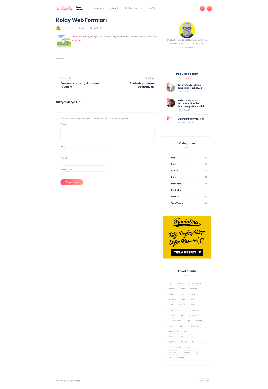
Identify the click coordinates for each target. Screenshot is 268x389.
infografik (173, 310)
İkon (173, 157)
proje (185, 331)
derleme (193, 289)
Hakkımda (114, 8)
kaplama (195, 310)
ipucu (184, 310)
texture (184, 342)
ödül (170, 358)
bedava (172, 289)
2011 (171, 283)
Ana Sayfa (99, 8)
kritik (182, 315)
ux (169, 347)
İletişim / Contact (133, 8)
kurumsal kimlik (175, 321)
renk (170, 336)
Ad (62, 146)
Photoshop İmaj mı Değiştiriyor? (142, 84)
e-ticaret (172, 294)
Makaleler (176, 183)
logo (188, 321)
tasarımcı (172, 342)
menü (171, 326)
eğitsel (183, 294)
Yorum (64, 124)
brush (182, 289)
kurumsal (193, 315)
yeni (197, 352)
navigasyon (194, 326)
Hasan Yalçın (68, 28)
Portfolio (152, 8)
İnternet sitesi (67, 169)
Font (173, 164)
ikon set (182, 304)
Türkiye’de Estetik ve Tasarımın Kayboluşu (190, 86)
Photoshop (176, 190)
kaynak (171, 315)
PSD (194, 331)
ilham (193, 304)
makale (199, 321)
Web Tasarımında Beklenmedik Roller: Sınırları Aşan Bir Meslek (191, 103)
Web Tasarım (177, 203)
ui (202, 342)
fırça (183, 299)
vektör (178, 347)
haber (171, 304)
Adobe (181, 283)
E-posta (65, 158)
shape (180, 336)
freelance (172, 299)
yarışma (187, 352)
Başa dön (205, 381)
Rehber (175, 196)
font (193, 294)
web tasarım (174, 352)
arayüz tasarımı (195, 283)
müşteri (182, 326)
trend (194, 342)
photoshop (173, 331)
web (188, 347)
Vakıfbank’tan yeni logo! (191, 118)
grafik (193, 299)
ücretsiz (181, 358)
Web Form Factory (81, 36)
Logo (173, 177)
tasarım (191, 336)
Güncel (82, 28)
